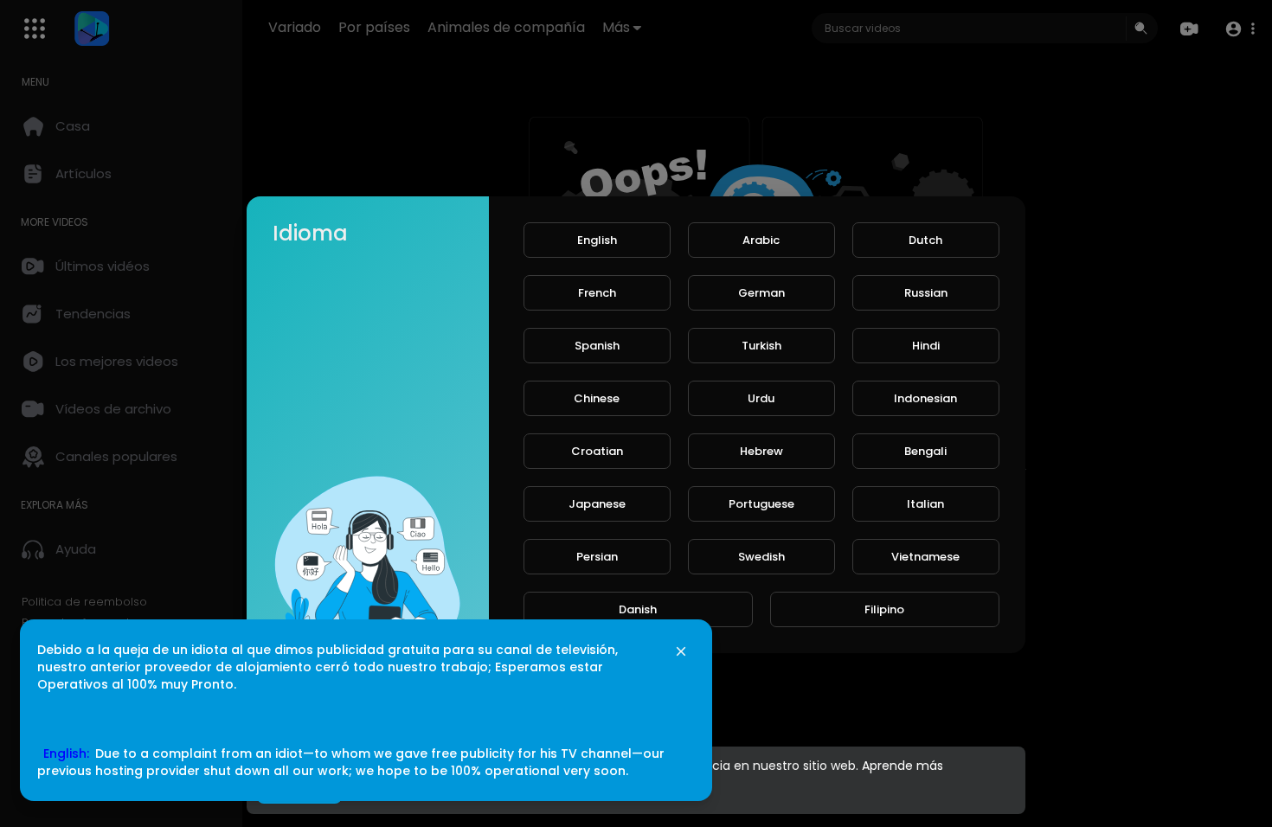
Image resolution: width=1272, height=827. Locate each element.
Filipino (884, 609)
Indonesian (925, 398)
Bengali (925, 451)
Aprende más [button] (902, 765)
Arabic (761, 240)
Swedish (761, 556)
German (761, 293)
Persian (597, 556)
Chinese (597, 398)
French (597, 293)
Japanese (597, 504)
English (597, 240)
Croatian (597, 451)
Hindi (926, 345)
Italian (925, 504)
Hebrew (761, 451)
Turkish (761, 345)
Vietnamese (925, 556)
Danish (638, 609)
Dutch (925, 240)
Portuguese (761, 504)
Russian (926, 293)
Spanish (597, 345)
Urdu (761, 398)
